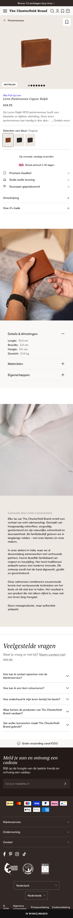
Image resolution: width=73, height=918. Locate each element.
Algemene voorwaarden (20, 907)
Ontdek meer (62, 120)
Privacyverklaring (40, 907)
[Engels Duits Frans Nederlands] (36, 895)
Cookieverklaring (61, 907)
